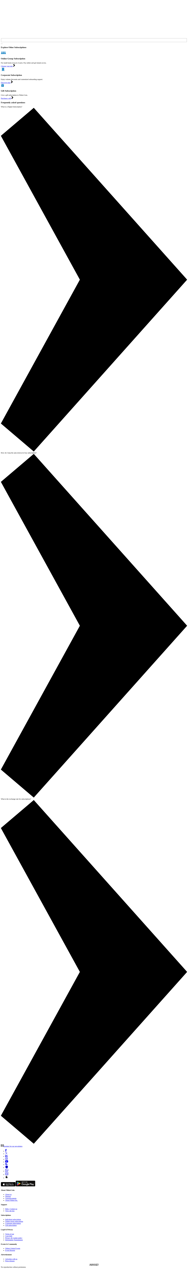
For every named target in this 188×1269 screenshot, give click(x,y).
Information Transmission (14, 1240)
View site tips (9, 1211)
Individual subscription (13, 1219)
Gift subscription (11, 1225)
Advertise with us (11, 1259)
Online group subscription (14, 1221)
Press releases (10, 1261)
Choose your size (7, 66)
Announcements (10, 1198)
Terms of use (9, 1234)
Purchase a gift (6, 98)
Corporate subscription (13, 1223)
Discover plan (5, 83)
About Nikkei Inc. (11, 1200)
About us (8, 1194)
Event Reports (10, 1250)
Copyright (8, 1236)
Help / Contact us (11, 1209)
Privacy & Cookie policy (13, 1238)
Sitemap (8, 1196)
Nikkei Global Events (12, 1248)
